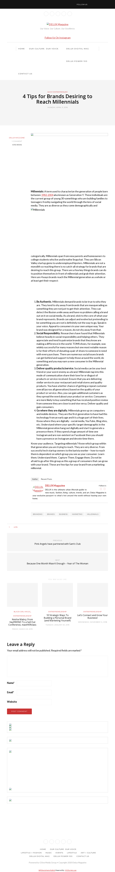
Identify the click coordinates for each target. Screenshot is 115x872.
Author (35, 479)
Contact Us (25, 74)
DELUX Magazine (17, 138)
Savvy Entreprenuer (57, 92)
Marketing (77, 514)
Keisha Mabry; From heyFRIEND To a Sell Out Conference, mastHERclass (22, 622)
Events (59, 853)
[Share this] (52, 113)
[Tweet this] (56, 113)
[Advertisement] (30, 770)
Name (10, 682)
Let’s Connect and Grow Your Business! (92, 616)
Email (10, 692)
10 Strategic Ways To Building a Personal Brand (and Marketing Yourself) (57, 618)
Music (49, 853)
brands (51, 514)
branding (37, 514)
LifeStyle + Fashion (31, 853)
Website (12, 701)
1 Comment (17, 141)
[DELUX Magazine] (38, 488)
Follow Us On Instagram (58, 37)
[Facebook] (101, 489)
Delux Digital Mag (77, 49)
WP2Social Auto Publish (47, 870)
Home (21, 49)
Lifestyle (72, 853)
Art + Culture (88, 853)
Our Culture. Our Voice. (44, 49)
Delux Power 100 (76, 61)
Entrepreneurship (22, 616)
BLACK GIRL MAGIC (22, 612)
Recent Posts (46, 479)
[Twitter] (104, 489)
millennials (92, 514)
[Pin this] (63, 113)
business (63, 514)
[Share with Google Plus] (59, 113)
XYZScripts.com (70, 870)
